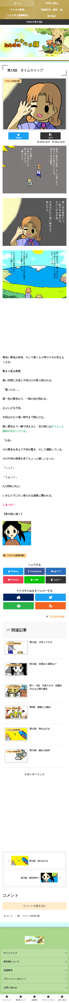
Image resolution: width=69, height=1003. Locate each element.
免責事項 (8, 970)
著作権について (11, 961)
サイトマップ (10, 953)
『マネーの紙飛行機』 (15, 555)
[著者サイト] (18, 597)
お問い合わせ (10, 987)
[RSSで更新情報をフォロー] (50, 605)
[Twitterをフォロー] (50, 597)
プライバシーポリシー (15, 979)
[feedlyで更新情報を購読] (18, 605)
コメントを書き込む (34, 905)
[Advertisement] (34, 811)
